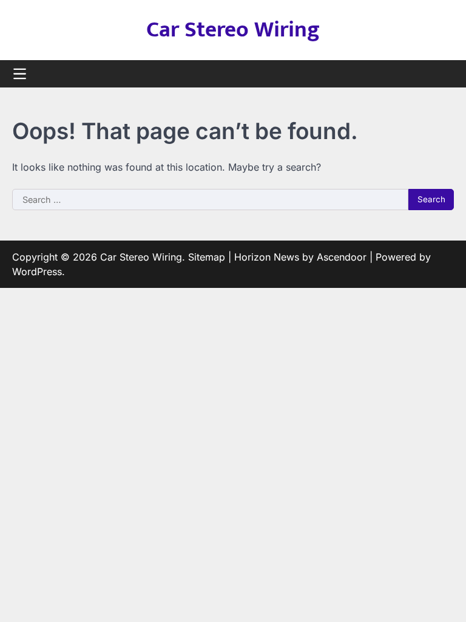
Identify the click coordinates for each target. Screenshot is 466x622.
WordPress (37, 271)
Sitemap (206, 257)
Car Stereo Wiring (233, 30)
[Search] (445, 74)
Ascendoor (341, 257)
